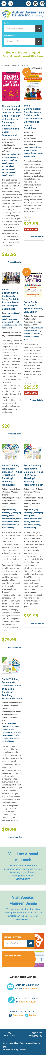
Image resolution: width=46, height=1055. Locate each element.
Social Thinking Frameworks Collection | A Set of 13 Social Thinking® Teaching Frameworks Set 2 (12, 689)
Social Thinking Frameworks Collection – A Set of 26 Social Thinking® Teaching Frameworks (12, 475)
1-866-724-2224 (27, 1001)
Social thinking (8, 527)
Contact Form (30, 988)
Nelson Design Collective (17, 1049)
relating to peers (36, 327)
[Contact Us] (42, 3)
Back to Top (9, 1036)
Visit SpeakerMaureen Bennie (23, 900)
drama (5, 160)
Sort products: (10, 35)
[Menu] (4, 3)
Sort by (25, 65)
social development (32, 330)
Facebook (18, 1015)
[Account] (28, 3)
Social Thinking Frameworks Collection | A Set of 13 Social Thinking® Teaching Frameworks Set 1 (33, 475)
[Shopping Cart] (35, 3)
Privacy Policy (35, 1036)
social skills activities (32, 333)
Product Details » (15, 262)
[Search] (11, 3)
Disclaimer (37, 1033)
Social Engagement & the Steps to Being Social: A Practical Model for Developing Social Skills (10, 299)
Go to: (6, 23)
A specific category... (15, 28)
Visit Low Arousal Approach (23, 856)
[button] (23, 866)
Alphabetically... (13, 41)
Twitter (32, 1015)
